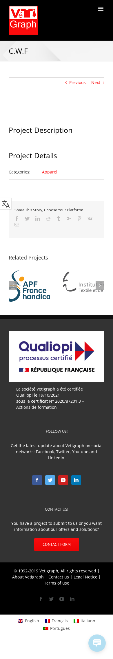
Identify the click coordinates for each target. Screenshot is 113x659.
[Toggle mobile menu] (101, 9)
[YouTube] (63, 480)
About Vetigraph (28, 577)
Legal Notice (85, 577)
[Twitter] (50, 480)
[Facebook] (37, 480)
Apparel (49, 172)
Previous (77, 82)
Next (95, 82)
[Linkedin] (76, 480)
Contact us (58, 577)
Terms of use (56, 583)
